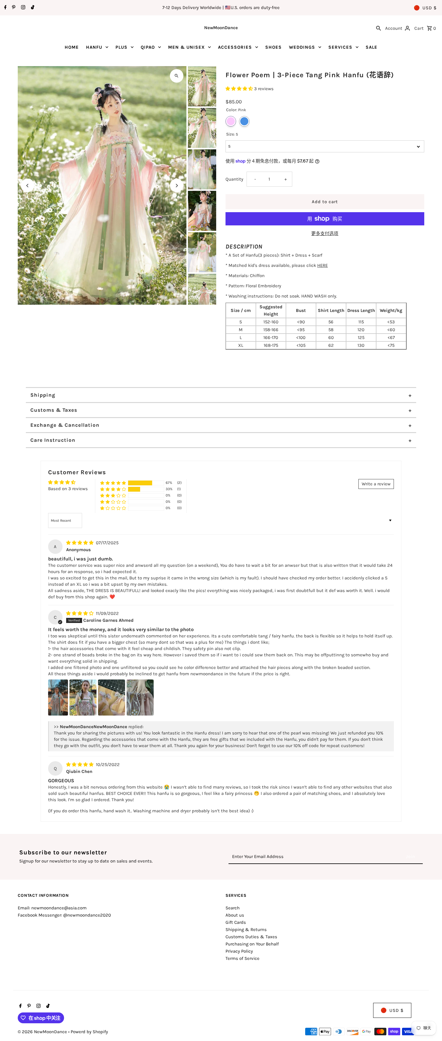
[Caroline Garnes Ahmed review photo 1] (58, 697)
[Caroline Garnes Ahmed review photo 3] (111, 697)
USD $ (429, 8)
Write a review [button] (376, 484)
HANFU (94, 47)
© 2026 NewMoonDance (43, 1031)
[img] (80, 542)
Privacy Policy (239, 951)
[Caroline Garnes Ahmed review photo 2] (83, 697)
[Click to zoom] (176, 76)
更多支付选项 (324, 233)
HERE (322, 265)
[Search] (378, 28)
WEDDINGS (302, 47)
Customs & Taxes (53, 410)
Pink (231, 121)
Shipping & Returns (246, 929)
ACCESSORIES (235, 47)
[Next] (176, 185)
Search (233, 908)
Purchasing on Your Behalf (252, 944)
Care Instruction (52, 440)
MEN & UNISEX (186, 47)
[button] (240, 88)
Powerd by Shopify (89, 1031)
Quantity (234, 179)
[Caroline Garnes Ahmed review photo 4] (140, 697)
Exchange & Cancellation (65, 425)
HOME (72, 47)
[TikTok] (31, 8)
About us (235, 915)
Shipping (42, 395)
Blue (244, 121)
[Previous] (27, 185)
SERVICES (340, 47)
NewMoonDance (221, 27)
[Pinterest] (13, 8)
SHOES (273, 47)
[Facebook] (5, 8)
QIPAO (148, 47)
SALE (371, 47)
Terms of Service (242, 958)
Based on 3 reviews (68, 488)
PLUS (121, 47)
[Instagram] (22, 8)
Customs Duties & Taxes (251, 936)
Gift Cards (236, 922)
